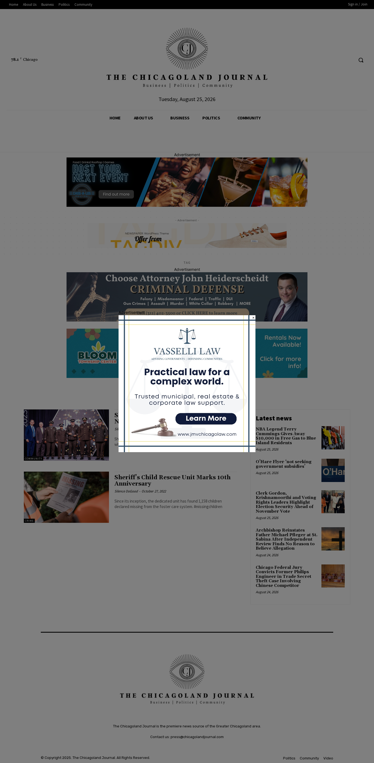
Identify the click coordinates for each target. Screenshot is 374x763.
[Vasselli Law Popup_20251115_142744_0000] (187, 450)
